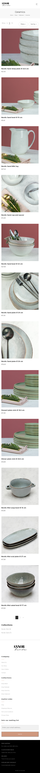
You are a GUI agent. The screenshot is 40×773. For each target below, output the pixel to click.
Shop (16, 15)
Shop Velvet (4, 683)
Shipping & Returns (6, 708)
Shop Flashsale (5, 687)
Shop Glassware (5, 694)
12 (9, 23)
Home (11, 15)
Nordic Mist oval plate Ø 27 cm (13, 556)
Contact (3, 672)
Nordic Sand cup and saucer (12, 215)
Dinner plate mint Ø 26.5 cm (12, 459)
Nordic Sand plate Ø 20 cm (12, 313)
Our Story (4, 665)
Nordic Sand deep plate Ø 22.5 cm (15, 69)
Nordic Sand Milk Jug (9, 166)
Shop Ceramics (5, 690)
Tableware (21, 15)
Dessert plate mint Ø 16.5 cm (12, 410)
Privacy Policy (5, 715)
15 (12, 23)
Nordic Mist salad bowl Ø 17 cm (14, 605)
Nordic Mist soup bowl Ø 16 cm (13, 508)
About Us (3, 662)
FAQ (2, 705)
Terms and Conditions (7, 711)
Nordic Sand (5, 633)
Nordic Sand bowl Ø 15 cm (11, 117)
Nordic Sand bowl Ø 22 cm (12, 264)
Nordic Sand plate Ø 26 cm (12, 361)
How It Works (5, 669)
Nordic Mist (5, 629)
